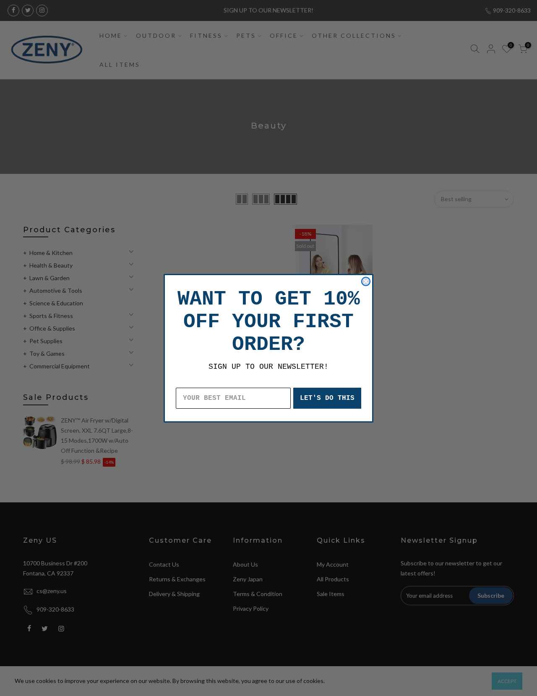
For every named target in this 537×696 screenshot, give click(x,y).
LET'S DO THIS (327, 398)
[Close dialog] (366, 281)
